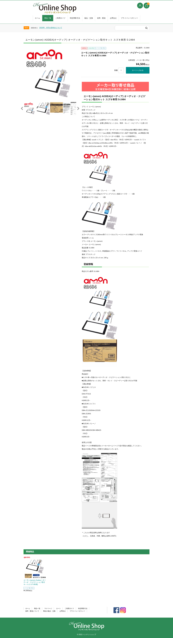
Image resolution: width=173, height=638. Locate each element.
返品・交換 (88, 18)
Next (78, 108)
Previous (22, 108)
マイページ (48, 608)
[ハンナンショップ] (74, 8)
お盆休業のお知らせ (47, 29)
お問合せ (113, 18)
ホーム (37, 18)
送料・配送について (32, 611)
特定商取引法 (75, 18)
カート (58, 608)
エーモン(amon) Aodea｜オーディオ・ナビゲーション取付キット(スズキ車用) (35, 582)
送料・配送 (101, 18)
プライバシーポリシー (129, 18)
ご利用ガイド (60, 18)
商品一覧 (47, 18)
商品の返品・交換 (49, 611)
